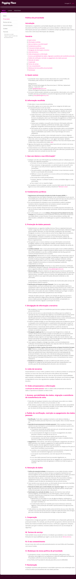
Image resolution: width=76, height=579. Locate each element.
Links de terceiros (33, 52)
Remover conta (63, 187)
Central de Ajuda (7, 25)
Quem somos (32, 40)
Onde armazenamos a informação (37, 54)
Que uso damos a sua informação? (38, 44)
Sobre (5, 16)
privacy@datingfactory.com (41, 95)
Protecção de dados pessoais (36, 48)
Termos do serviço (33, 64)
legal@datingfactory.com (39, 88)
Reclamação (31, 70)
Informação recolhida (34, 42)
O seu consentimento (34, 66)
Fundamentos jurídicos (34, 46)
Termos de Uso (7, 22)
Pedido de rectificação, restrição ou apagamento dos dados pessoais (47, 58)
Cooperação (31, 62)
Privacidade (6, 19)
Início (4, 10)
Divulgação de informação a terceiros (38, 50)
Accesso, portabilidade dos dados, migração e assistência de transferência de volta (51, 56)
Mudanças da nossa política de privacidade (40, 68)
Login (73, 3)
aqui (52, 142)
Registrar (17, 10)
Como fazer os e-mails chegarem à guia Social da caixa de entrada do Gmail (11, 36)
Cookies (5, 28)
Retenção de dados (33, 60)
